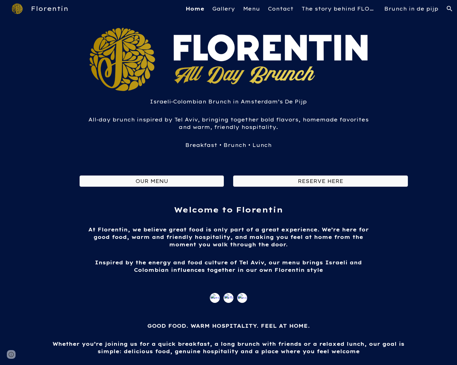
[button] (449, 8)
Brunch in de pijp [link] (411, 9)
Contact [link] (280, 9)
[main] (228, 127)
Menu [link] (251, 9)
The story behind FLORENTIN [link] (339, 9)
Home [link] (195, 9)
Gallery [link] (223, 9)
